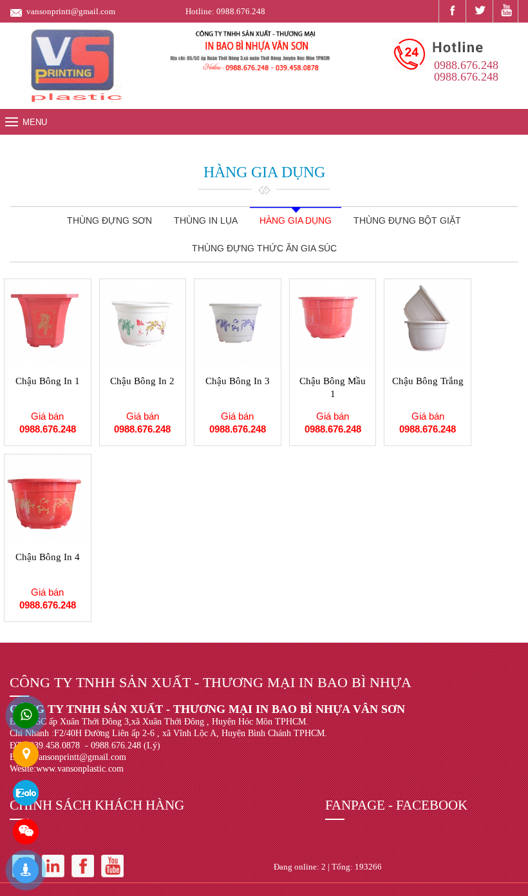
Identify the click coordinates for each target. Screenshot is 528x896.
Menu (35, 122)
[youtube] (505, 11)
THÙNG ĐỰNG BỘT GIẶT (407, 220)
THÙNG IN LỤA (206, 220)
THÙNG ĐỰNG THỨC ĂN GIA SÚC (264, 248)
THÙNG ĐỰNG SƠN (109, 220)
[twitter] (478, 10)
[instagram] (53, 865)
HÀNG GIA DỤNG (295, 220)
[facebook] (451, 10)
